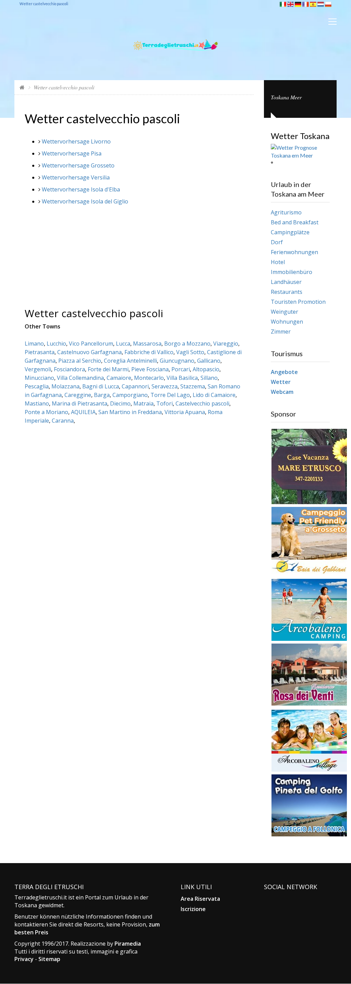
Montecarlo (149, 378)
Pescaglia (37, 386)
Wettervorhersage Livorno (76, 141)
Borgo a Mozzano (187, 343)
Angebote (284, 372)
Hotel (278, 262)
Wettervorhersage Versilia (76, 177)
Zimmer (281, 331)
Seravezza (165, 386)
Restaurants (286, 292)
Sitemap (49, 959)
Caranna (63, 420)
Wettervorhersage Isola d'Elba (81, 189)
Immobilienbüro (291, 272)
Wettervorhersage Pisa (71, 153)
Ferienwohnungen (294, 252)
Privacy (24, 959)
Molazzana (65, 386)
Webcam (282, 392)
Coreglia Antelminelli (130, 360)
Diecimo (120, 403)
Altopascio (206, 369)
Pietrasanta (40, 352)
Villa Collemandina (80, 378)
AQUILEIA (83, 412)
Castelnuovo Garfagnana (89, 352)
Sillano (209, 378)
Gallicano (208, 360)
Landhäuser (286, 282)
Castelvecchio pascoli (202, 403)
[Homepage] (22, 87)
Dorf (277, 242)
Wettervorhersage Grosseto (78, 165)
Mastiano (37, 403)
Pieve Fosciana (150, 369)
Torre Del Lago (170, 395)
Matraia (143, 403)
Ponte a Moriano (46, 412)
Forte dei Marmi (108, 369)
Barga (102, 395)
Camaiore (119, 378)
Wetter (281, 382)
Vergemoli (38, 369)
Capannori (135, 386)
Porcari (180, 369)
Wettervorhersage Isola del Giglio (85, 201)
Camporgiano (130, 395)
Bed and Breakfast (294, 222)
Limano (34, 343)
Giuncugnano (177, 360)
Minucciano (39, 378)
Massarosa (147, 343)
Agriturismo (286, 212)
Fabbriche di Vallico (148, 352)
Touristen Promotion (298, 302)
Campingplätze (290, 232)
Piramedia (127, 943)
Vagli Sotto (190, 352)
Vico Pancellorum (91, 343)
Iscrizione (193, 909)
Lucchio (56, 343)
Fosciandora (69, 369)
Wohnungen (287, 321)
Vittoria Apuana (185, 412)
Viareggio (225, 343)
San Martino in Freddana (130, 412)
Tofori (164, 403)
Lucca (123, 343)
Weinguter (284, 311)
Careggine (77, 395)
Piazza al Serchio (79, 360)
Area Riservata (200, 898)
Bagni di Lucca (100, 386)
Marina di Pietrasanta (79, 403)
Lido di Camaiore (214, 395)
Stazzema (192, 386)
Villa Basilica (182, 378)
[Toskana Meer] (175, 36)
